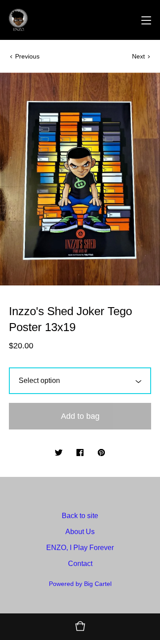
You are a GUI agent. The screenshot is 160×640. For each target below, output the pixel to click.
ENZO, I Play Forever (80, 547)
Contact (80, 563)
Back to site (80, 515)
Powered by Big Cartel (80, 583)
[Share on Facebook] (80, 453)
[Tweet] (58, 453)
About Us (80, 531)
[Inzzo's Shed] (18, 20)
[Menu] (146, 19)
